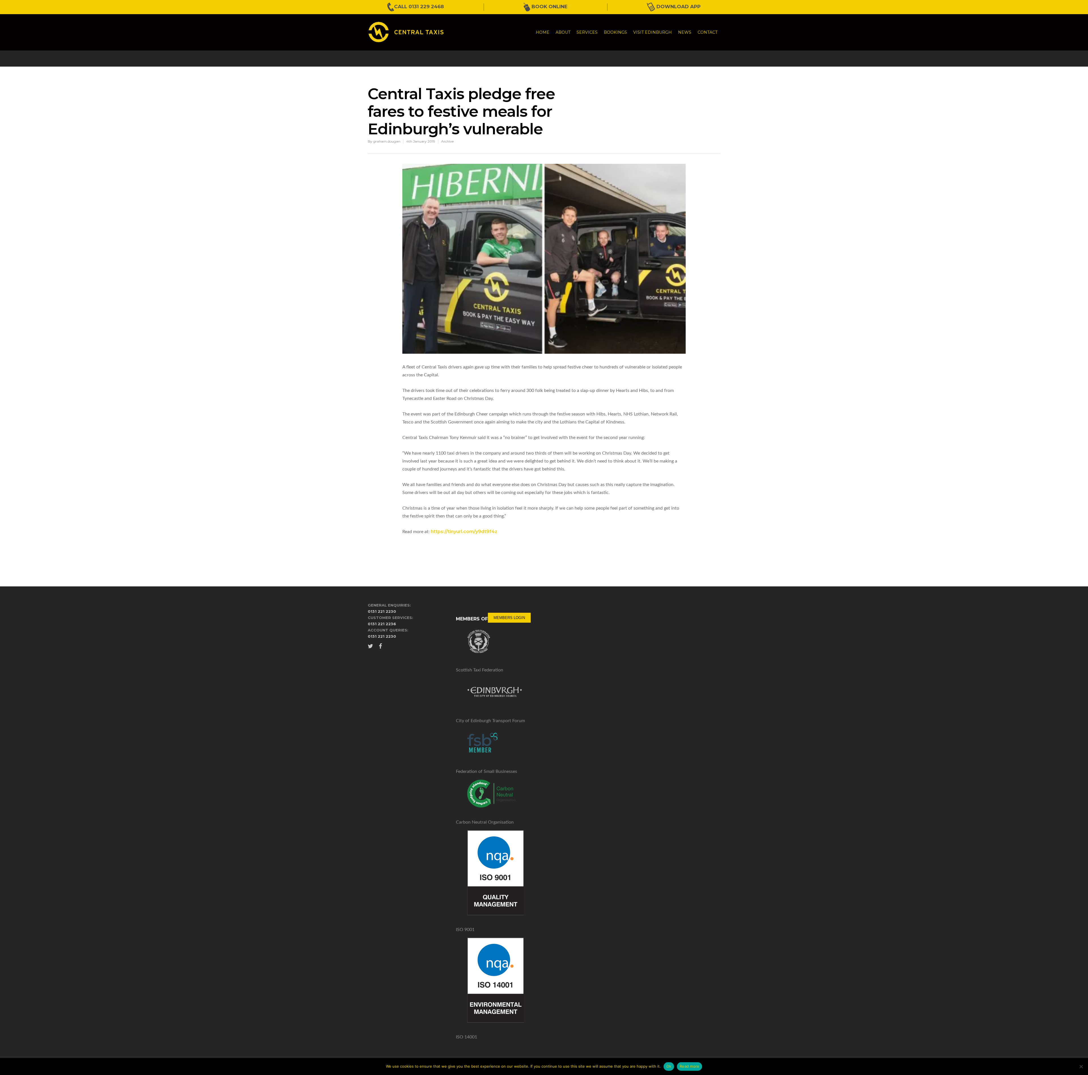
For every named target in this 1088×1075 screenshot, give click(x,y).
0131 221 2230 (382, 611)
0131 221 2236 (382, 624)
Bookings (615, 32)
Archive (447, 141)
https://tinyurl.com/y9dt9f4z (464, 531)
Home (542, 32)
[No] (1081, 1066)
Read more (689, 1066)
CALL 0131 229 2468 (419, 6)
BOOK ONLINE (549, 6)
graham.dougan (386, 141)
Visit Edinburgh (652, 32)
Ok (669, 1066)
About (563, 32)
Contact (707, 32)
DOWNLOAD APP (678, 6)
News (684, 32)
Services (587, 32)
